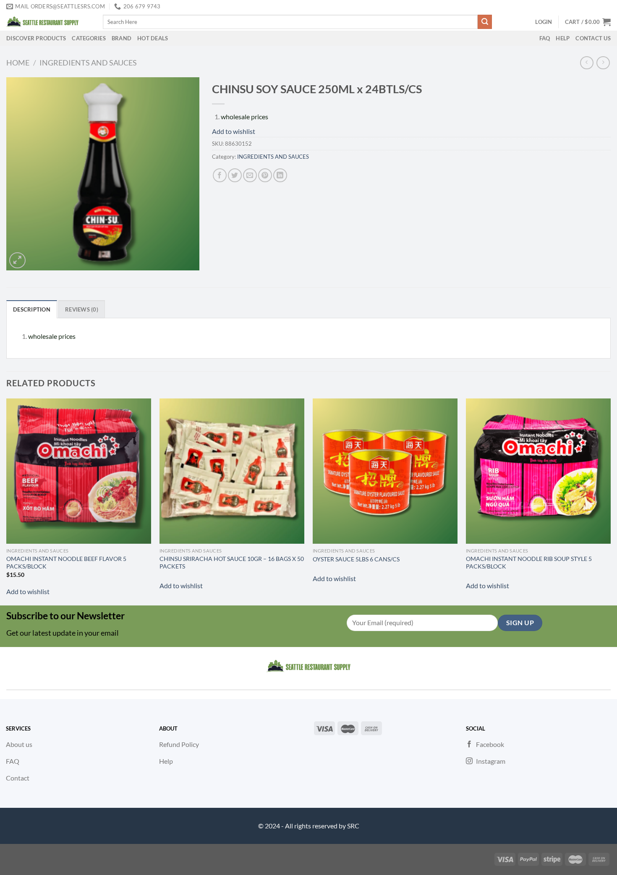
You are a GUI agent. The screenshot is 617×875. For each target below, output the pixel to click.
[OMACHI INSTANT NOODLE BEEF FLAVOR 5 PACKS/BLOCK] (78, 470)
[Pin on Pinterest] (265, 175)
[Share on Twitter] (235, 175)
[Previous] (6, 501)
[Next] (610, 501)
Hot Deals (152, 38)
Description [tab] (31, 309)
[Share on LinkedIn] (280, 175)
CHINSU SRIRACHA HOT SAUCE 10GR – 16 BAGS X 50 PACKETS (231, 562)
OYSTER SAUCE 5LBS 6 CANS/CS (356, 559)
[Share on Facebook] (220, 175)
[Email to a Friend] (250, 175)
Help (563, 38)
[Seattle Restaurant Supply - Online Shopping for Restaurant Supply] (48, 22)
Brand (121, 38)
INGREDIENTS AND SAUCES (88, 62)
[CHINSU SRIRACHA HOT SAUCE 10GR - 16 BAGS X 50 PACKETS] (231, 470)
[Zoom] (17, 260)
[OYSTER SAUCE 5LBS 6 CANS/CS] (385, 470)
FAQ (544, 38)
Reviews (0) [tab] (81, 309)
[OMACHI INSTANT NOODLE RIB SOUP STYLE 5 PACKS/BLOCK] (538, 470)
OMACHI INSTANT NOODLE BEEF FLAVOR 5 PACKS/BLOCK (66, 562)
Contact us (593, 38)
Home (17, 62)
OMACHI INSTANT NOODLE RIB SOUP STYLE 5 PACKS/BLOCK (529, 562)
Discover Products (36, 38)
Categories (89, 38)
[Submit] (485, 22)
